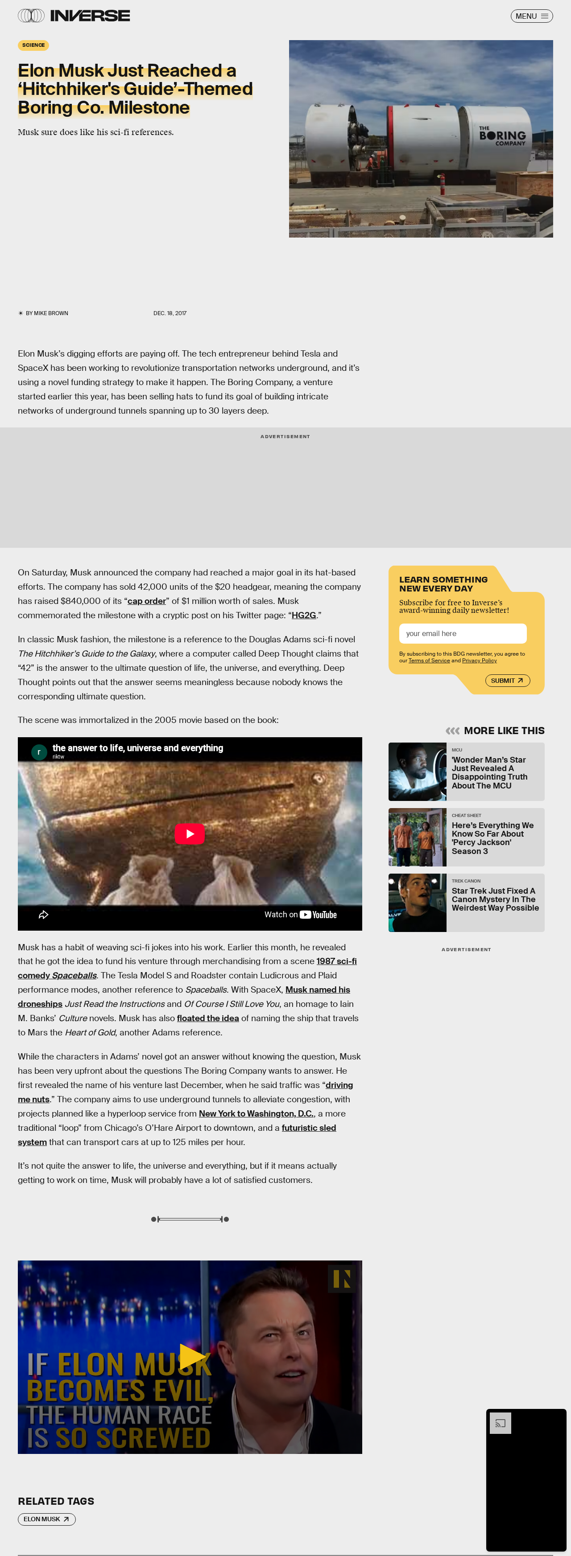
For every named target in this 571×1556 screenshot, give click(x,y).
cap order (147, 601)
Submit (503, 681)
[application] (190, 1357)
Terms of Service (429, 660)
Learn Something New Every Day (443, 582)
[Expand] (496, 1417)
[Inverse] (90, 15)
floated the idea (208, 1018)
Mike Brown (51, 313)
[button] (190, 1356)
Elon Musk (42, 1519)
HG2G (304, 615)
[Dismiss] (557, 1417)
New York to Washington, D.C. (256, 1113)
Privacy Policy (479, 660)
